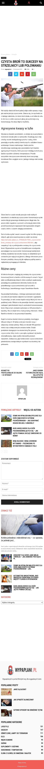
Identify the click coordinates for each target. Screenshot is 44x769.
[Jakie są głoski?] (6, 692)
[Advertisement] (22, 29)
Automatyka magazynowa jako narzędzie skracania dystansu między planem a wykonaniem (25, 577)
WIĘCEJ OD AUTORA (32, 410)
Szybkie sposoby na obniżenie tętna (27, 710)
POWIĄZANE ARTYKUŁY (11, 410)
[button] (41, 3)
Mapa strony (22, 763)
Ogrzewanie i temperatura (11, 750)
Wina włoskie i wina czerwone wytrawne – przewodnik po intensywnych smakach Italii (25, 443)
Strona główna (5, 54)
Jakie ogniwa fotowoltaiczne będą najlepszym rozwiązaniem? (34, 374)
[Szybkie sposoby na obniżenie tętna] (6, 712)
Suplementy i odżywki (10, 747)
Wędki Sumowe (6, 740)
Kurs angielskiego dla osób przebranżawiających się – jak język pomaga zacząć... (26, 588)
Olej (3, 737)
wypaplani (8, 69)
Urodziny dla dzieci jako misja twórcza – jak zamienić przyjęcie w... (27, 557)
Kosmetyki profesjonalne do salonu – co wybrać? (11, 373)
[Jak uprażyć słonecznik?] (6, 702)
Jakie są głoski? (19, 689)
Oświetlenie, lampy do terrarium (14, 733)
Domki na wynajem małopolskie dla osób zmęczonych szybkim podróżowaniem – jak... (27, 567)
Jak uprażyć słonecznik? (23, 700)
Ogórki (3, 743)
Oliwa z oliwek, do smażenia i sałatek (16, 753)
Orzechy (4, 730)
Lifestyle (4, 58)
